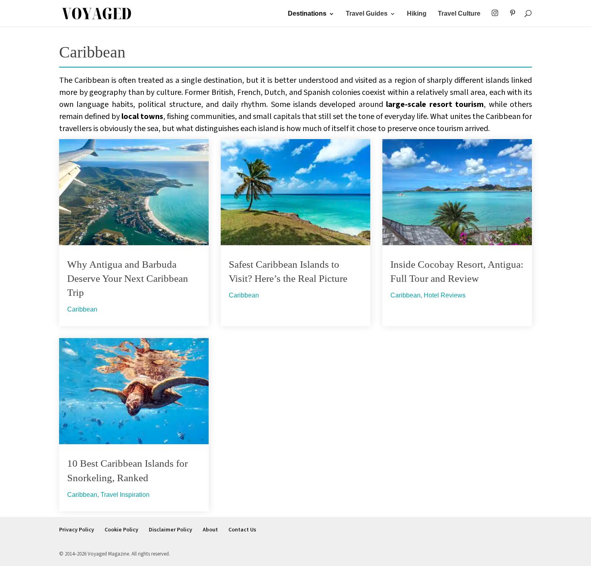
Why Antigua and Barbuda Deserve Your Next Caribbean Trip (127, 278)
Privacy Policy (76, 530)
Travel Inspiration (125, 494)
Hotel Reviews (445, 295)
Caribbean (82, 309)
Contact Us (242, 530)
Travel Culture (459, 14)
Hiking (417, 14)
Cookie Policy (121, 530)
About (210, 530)
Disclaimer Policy (170, 530)
